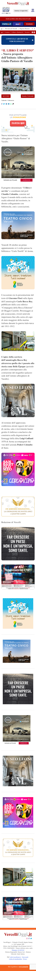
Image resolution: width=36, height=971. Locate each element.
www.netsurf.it (23, 966)
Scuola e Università (27, 96)
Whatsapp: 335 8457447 (18, 950)
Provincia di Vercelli (11, 28)
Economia (28, 32)
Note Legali (25, 957)
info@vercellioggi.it (15, 957)
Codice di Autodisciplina (15, 959)
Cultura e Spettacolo (17, 32)
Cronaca (7, 32)
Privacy (25, 959)
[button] (32, 28)
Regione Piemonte (25, 28)
